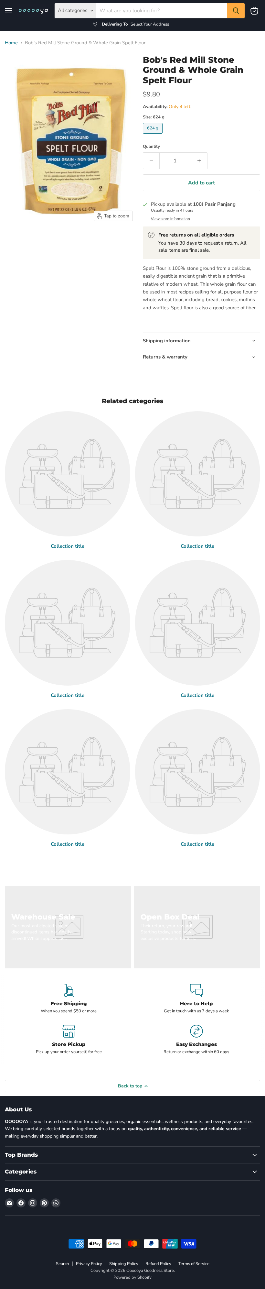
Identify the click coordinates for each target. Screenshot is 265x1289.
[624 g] (153, 135)
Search (62, 1264)
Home (11, 43)
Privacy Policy (89, 1264)
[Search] (236, 10)
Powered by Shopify (132, 1277)
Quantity (151, 146)
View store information (170, 219)
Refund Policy (158, 1264)
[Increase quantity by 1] (199, 160)
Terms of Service (193, 1264)
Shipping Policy (123, 1264)
